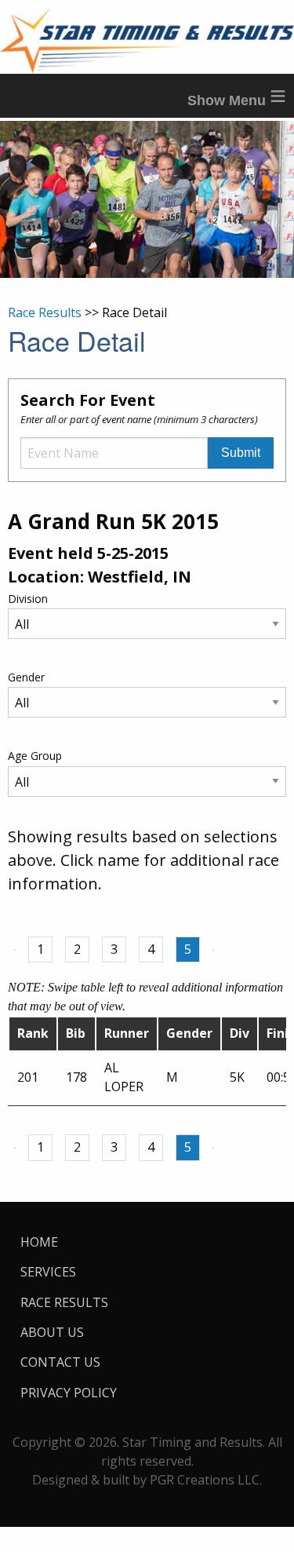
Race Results (45, 312)
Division (28, 598)
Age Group (35, 755)
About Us (52, 1332)
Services (48, 1271)
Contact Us (60, 1362)
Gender (26, 677)
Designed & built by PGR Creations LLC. (147, 1479)
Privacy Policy (68, 1392)
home (39, 1242)
